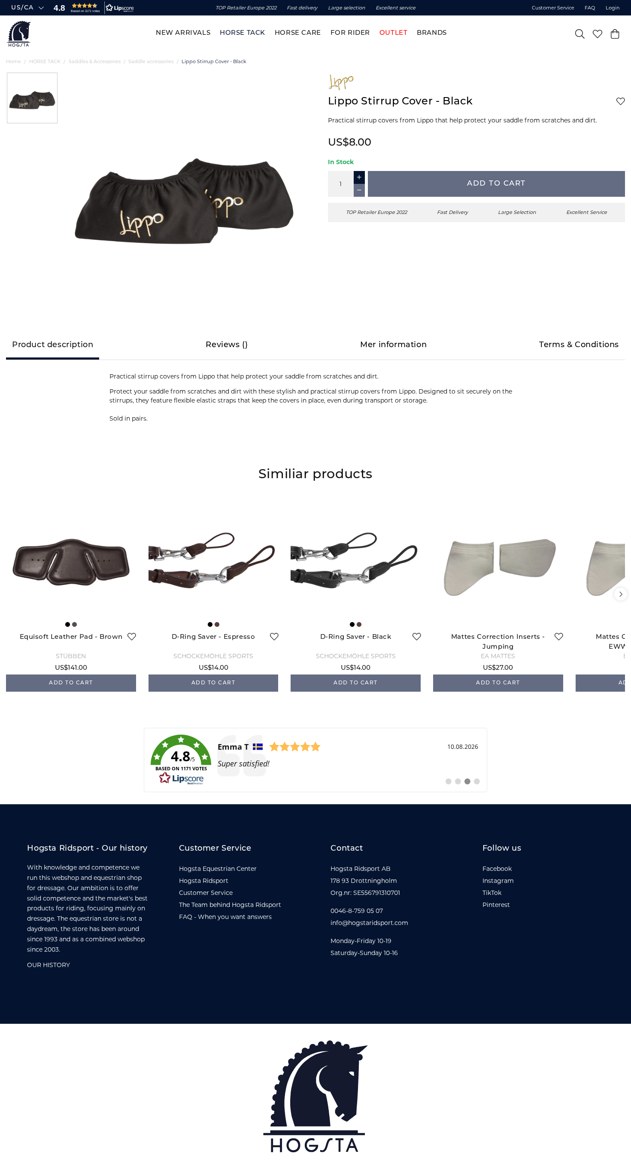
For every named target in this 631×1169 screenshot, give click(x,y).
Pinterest (496, 905)
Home (13, 61)
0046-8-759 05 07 (357, 911)
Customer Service (553, 8)
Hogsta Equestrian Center (218, 869)
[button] (92, 7)
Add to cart (496, 183)
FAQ (590, 8)
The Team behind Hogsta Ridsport (230, 905)
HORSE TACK (45, 61)
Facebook (497, 869)
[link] (315, 760)
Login (613, 8)
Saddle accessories (150, 61)
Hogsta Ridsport (203, 881)
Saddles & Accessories (95, 61)
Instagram (498, 881)
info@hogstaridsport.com (369, 923)
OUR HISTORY (48, 965)
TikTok (491, 893)
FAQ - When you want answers (225, 917)
